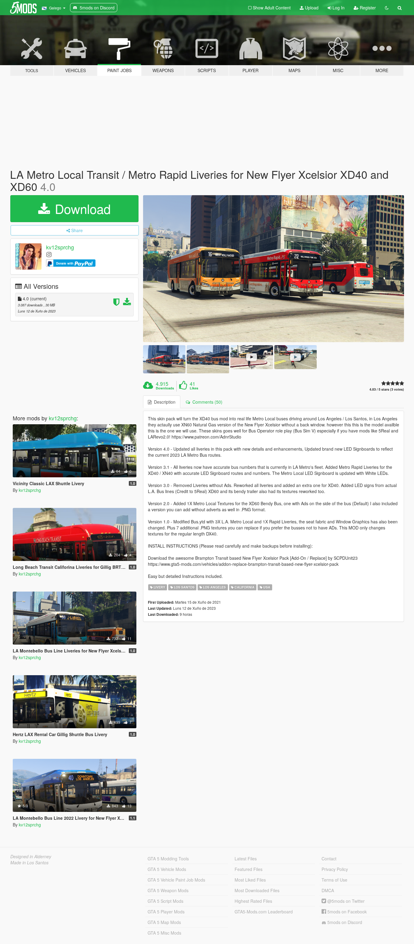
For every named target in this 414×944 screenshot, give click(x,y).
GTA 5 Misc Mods (164, 933)
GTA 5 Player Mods (166, 912)
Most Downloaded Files (257, 890)
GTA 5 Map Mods (164, 922)
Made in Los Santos (29, 862)
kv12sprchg (60, 247)
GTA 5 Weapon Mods (168, 890)
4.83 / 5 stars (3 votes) (386, 389)
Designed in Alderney (30, 856)
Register (367, 8)
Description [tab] (163, 402)
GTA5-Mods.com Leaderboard (264, 912)
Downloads (165, 388)
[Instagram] (49, 254)
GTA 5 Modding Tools (168, 859)
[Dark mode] (386, 7)
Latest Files (246, 859)
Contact (329, 859)
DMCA (328, 890)
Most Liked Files (250, 880)
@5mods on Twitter (345, 901)
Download (81, 208)
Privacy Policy (335, 869)
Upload (311, 8)
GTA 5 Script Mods (165, 901)
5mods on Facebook (346, 912)
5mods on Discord (344, 922)
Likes (194, 388)
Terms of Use (334, 880)
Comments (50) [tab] (206, 402)
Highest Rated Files (253, 901)
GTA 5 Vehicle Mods (167, 869)
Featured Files (248, 869)
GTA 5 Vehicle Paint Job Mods (176, 880)
